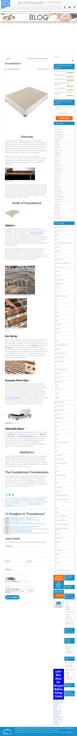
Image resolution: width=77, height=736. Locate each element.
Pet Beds (44, 11)
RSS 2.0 (16, 504)
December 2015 (59, 168)
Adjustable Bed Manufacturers (69, 630)
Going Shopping (69, 669)
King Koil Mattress (59, 357)
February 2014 (58, 217)
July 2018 (57, 142)
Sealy (66, 601)
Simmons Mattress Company (67, 607)
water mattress (59, 550)
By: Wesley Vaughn (12, 69)
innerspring (58, 349)
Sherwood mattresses (60, 475)
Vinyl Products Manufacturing (69, 622)
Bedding (50, 11)
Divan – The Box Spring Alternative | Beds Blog (21, 531)
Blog (73, 11)
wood (56, 558)
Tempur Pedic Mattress (61, 516)
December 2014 (59, 196)
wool (56, 566)
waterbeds (57, 554)
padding (57, 434)
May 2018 (57, 145)
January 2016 (58, 165)
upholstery (57, 542)
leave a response (34, 504)
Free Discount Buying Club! (59, 585)
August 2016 (58, 155)
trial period (58, 534)
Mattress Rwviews (59, 410)
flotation (57, 316)
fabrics (56, 304)
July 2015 (57, 178)
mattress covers (59, 381)
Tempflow (68, 617)
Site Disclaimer (69, 728)
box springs (58, 275)
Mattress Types (69, 662)
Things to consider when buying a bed (69, 677)
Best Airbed (56, 700)
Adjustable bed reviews (21, 11)
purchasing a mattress (60, 463)
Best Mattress (58, 259)
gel (55, 336)
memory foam (58, 418)
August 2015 (58, 176)
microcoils (57, 422)
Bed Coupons (57, 11)
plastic (56, 451)
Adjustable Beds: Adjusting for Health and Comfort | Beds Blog (25, 526)
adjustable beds (18, 500)
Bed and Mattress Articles (68, 641)
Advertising (58, 2)
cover (56, 300)
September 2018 (59, 137)
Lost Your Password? (37, 3)
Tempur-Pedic (69, 619)
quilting (57, 397)
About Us (42, 2)
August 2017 (58, 152)
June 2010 (57, 220)
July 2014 (57, 207)
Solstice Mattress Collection (62, 500)
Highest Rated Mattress (61, 345)
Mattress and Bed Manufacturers (69, 596)
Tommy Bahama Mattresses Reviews (62, 529)
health (56, 341)
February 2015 (58, 191)
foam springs (58, 324)
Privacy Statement (20, 730)
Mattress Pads (56, 711)
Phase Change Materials (61, 442)
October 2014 (58, 201)
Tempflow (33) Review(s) (61, 71)
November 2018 (59, 134)
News (56, 430)
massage (57, 373)
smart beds (58, 491)
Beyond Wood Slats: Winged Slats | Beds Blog (20, 530)
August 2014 (58, 204)
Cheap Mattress (59, 283)
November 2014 (59, 199)
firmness (57, 312)
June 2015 (57, 181)
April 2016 (57, 163)
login (22, 3)
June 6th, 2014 (43, 69)
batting (56, 239)
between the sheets (60, 267)
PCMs (56, 438)
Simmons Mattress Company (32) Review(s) (63, 93)
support (57, 512)
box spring (57, 271)
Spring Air (67, 614)
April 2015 (57, 186)
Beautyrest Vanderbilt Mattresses (63, 243)
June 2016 (57, 158)
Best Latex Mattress (58, 701)
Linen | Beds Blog (14, 521)
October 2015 (58, 173)
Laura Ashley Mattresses (61, 369)
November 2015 (59, 170)
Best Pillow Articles (68, 685)
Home (19, 2)
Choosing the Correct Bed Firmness (58, 717)
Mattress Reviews (7, 11)
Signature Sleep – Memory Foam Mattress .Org (21, 522)
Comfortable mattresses (61, 296)
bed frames (58, 247)
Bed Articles (30, 730)
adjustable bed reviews (61, 226)
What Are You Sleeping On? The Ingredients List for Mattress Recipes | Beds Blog (29, 529)
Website (8, 569)
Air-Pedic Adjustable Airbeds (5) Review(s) (63, 83)
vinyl (56, 546)
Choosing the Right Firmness (69, 665)
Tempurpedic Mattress (61, 520)
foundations (40, 500)
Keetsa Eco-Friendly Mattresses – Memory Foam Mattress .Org (25, 520)
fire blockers (58, 389)
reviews (57, 471)
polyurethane (58, 455)
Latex (8, 58)
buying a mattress (59, 279)
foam (56, 320)
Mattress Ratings (59, 402)
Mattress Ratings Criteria (30, 2)
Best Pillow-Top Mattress (57, 706)
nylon (56, 393)
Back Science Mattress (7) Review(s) (64, 79)
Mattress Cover (57, 713)
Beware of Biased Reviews (37, 58)
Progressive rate (59, 459)
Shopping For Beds (69, 658)
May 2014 (57, 212)
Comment (8, 546)
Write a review (66, 11)
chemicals (57, 288)
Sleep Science (58, 487)
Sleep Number (69, 612)
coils (32, 500)
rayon (56, 467)
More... (56, 98)
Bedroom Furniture (34, 11)
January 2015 (58, 194)
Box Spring (55, 715)
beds (28, 500)
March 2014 (58, 214)
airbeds (57, 235)
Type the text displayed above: (12, 581)
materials (57, 377)
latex (56, 365)
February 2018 (58, 150)
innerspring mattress (60, 353)
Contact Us (49, 2)
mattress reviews (59, 406)
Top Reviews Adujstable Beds (68, 577)
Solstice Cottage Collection (62, 495)
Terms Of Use (60, 728)
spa (55, 504)
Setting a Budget (67, 672)
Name (8, 561)
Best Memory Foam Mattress (62, 263)
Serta (66, 603)
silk (55, 479)
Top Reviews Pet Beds (68, 587)
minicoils (57, 426)
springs (16, 502)
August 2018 (58, 139)
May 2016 (57, 160)
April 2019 (57, 127)
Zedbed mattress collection (62, 570)
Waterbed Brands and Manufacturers (69, 693)
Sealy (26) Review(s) (60, 88)
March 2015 (58, 189)
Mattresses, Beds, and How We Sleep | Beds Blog (21, 527)
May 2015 (57, 183)
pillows (56, 447)
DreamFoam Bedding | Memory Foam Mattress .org (22, 518)
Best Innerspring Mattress (68, 647)
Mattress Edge (56, 714)
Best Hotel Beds (57, 710)
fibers (56, 308)
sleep (56, 483)
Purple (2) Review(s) (60, 75)
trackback (9, 506)
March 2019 (58, 129)
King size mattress (59, 361)
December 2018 (59, 132)
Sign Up (27, 3)
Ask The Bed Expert (48, 728)
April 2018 (57, 147)
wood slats (57, 562)
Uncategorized (58, 538)
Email (29, 561)
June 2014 (57, 209)
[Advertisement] (38, 36)
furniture (8, 502)
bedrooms (57, 251)
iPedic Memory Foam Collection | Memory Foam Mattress (23, 517)
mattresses (57, 414)
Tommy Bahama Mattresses (62, 524)
